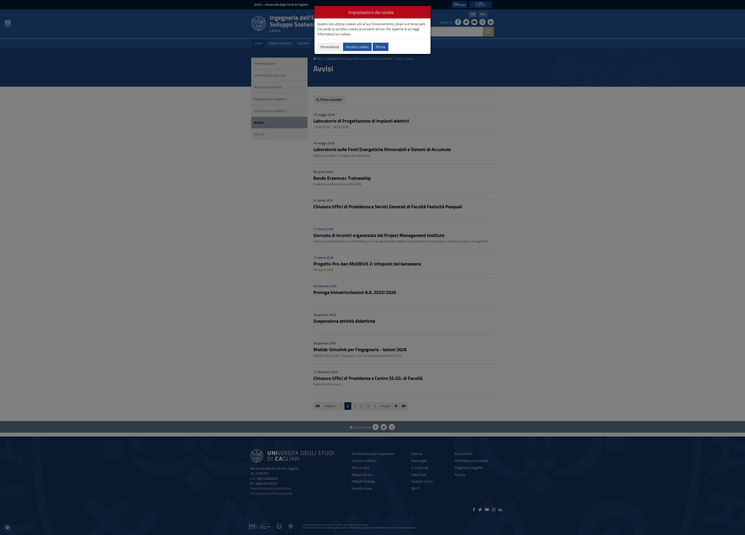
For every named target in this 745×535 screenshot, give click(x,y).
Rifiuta (380, 46)
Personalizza (330, 46)
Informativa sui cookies (334, 34)
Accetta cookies (357, 46)
